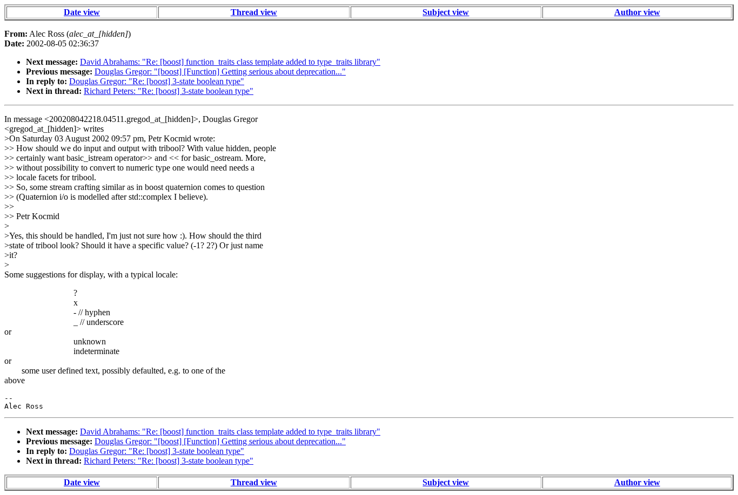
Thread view (254, 12)
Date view (82, 12)
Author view (637, 12)
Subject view (445, 12)
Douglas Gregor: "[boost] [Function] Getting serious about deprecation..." (220, 71)
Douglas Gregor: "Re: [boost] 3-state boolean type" (156, 81)
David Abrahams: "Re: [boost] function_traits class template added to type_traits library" (230, 61)
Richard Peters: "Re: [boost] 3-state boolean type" (168, 91)
